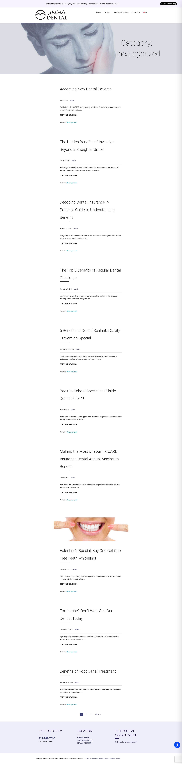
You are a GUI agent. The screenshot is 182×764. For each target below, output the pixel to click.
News (101, 758)
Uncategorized (71, 122)
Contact (106, 758)
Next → (98, 714)
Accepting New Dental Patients (86, 89)
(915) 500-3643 (112, 4)
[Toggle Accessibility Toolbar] (177, 745)
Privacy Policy (115, 758)
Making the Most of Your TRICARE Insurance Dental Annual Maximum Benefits (89, 459)
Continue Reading (68, 115)
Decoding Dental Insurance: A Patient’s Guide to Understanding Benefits (87, 210)
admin (72, 100)
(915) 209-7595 (74, 4)
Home (98, 12)
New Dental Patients (121, 12)
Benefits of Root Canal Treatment (88, 671)
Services (107, 12)
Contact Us (136, 12)
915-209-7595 (47, 738)
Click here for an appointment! (126, 742)
